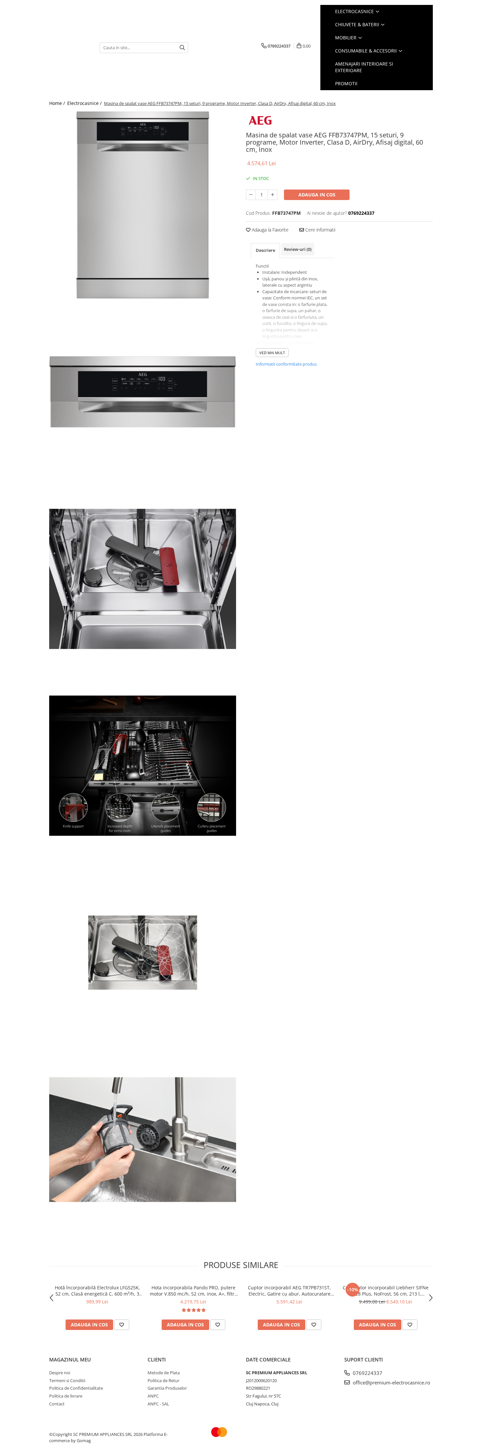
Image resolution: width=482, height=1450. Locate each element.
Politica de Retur (163, 1380)
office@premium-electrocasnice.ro (390, 1382)
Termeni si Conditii (67, 1380)
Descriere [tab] (265, 250)
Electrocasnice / (85, 103)
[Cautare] (182, 47)
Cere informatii (319, 230)
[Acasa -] (69, 47)
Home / (57, 103)
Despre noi (59, 1373)
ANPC (153, 1396)
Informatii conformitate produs (286, 364)
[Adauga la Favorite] (121, 1324)
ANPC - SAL (158, 1404)
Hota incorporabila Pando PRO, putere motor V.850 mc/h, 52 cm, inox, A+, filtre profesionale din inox (193, 1290)
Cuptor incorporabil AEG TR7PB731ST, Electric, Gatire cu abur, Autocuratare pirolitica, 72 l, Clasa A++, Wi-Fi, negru (289, 1290)
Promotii (346, 83)
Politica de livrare (65, 1396)
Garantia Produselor (167, 1388)
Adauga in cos (316, 194)
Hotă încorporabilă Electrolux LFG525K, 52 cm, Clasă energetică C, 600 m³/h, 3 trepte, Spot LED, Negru (97, 1290)
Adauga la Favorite (270, 230)
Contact (57, 1404)
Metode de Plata (164, 1373)
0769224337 (366, 1373)
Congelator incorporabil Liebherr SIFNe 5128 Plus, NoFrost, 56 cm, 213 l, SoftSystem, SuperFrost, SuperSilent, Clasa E (386, 1290)
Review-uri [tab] (297, 249)
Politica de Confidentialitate (76, 1388)
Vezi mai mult (272, 352)
